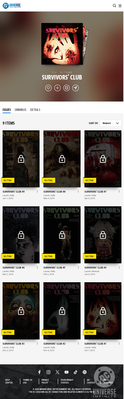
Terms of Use (27, 381)
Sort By (93, 123)
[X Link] (57, 372)
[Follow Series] (66, 88)
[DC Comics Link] (85, 372)
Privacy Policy (45, 381)
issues (7, 110)
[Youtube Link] (66, 372)
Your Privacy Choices (67, 381)
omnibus (20, 110)
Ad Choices (91, 381)
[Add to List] (57, 88)
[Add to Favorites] (48, 88)
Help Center (8, 381)
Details (35, 110)
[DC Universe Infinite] (12, 5)
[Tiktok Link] (76, 372)
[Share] (75, 88)
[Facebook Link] (39, 372)
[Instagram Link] (48, 372)
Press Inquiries (108, 381)
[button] (114, 6)
